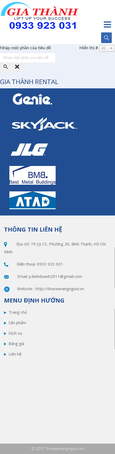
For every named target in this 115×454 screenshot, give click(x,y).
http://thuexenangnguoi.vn (60, 288)
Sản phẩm (17, 322)
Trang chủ (18, 312)
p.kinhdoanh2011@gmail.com (55, 276)
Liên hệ (15, 354)
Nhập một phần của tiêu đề (26, 48)
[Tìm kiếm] (6, 67)
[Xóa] (17, 67)
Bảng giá (16, 343)
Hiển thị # (88, 48)
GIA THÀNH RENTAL (29, 81)
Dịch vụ (15, 333)
